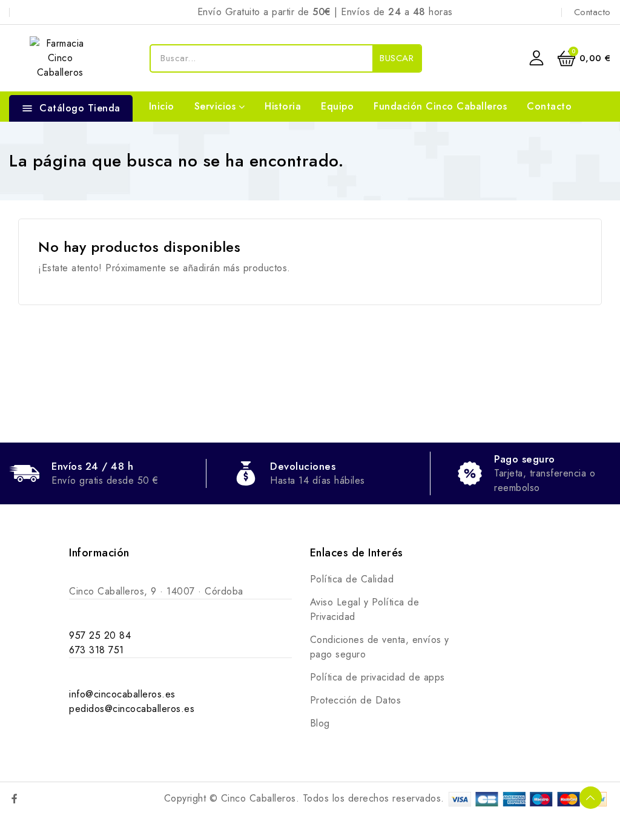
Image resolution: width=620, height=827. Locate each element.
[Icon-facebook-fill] (14, 798)
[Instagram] (40, 798)
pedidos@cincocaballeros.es (131, 709)
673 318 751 (96, 650)
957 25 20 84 (100, 635)
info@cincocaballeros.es (122, 694)
